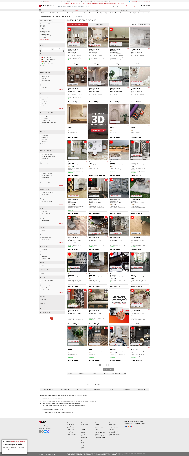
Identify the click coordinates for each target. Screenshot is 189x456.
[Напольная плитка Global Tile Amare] (140, 114)
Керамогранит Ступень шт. (48, 122)
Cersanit (42, 27)
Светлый (46, 66)
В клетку (44, 287)
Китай (43, 99)
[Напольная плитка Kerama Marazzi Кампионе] (98, 299)
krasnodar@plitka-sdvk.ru (78, 405)
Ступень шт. (45, 124)
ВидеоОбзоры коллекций (114, 434)
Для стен (44, 160)
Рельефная (45, 194)
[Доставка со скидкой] (119, 306)
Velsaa (82, 442)
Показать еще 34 (108, 369)
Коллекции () (77, 24)
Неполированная (46, 201)
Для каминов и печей (47, 154)
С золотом (44, 282)
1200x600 (44, 135)
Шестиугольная (46, 232)
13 (114, 365)
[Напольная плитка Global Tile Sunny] (77, 114)
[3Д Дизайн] (98, 121)
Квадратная (45, 239)
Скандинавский (45, 213)
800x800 (44, 144)
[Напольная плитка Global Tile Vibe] (140, 38)
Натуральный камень (47, 258)
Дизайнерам (124, 10)
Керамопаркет (45, 180)
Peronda (42, 37)
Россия (44, 101)
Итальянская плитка (71, 434)
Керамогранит (70, 427)
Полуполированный (46, 173)
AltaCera (83, 432)
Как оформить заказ (113, 427)
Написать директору (113, 431)
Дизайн (64, 10)
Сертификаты (98, 426)
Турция (43, 103)
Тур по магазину (113, 1)
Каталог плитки (70, 424)
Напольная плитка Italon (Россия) (73, 50)
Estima (82, 435)
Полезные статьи (112, 426)
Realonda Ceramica (45, 36)
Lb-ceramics (83, 439)
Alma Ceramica (84, 434)
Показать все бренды (45, 39)
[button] (86, 48)
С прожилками (45, 285)
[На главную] (47, 422)
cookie (12, 441)
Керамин (42, 28)
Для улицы (44, 158)
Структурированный (47, 192)
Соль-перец (45, 289)
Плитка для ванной (71, 426)
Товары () (98, 24)
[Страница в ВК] (42, 431)
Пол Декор (44, 118)
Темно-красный (47, 57)
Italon (41, 30)
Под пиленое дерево (47, 280)
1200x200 (44, 141)
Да (42, 265)
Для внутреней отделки (48, 156)
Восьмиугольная (46, 237)
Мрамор (44, 256)
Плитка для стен (70, 432)
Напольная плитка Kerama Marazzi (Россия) (137, 163)
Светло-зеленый (48, 63)
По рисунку (81, 373)
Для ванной (45, 163)
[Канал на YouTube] (40, 431)
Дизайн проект (112, 424)
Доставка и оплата (92, 10)
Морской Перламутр (47, 254)
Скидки (96, 429)
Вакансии (97, 434)
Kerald (43, 78)
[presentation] (40, 57)
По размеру (70, 373)
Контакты (109, 10)
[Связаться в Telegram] (129, 1)
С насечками (45, 177)
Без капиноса (45, 182)
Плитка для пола (70, 429)
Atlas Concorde (43, 25)
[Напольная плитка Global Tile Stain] (98, 150)
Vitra (82, 444)
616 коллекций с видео (88, 1)
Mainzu (82, 445)
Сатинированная (46, 196)
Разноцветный (47, 61)
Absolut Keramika (44, 31)
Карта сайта (111, 429)
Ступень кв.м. (45, 116)
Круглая (43, 230)
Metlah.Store (45, 76)
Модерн (44, 218)
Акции (76, 10)
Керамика (44, 252)
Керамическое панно (47, 175)
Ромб (43, 235)
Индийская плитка (71, 435)
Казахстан (44, 97)
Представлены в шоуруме (114, 435)
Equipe (82, 448)
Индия (44, 105)
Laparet (82, 427)
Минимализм (45, 220)
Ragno (82, 447)
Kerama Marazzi (44, 24)
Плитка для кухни (71, 431)
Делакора (83, 429)
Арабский (44, 211)
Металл (44, 249)
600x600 (44, 137)
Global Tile (42, 33)
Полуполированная (46, 199)
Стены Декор (45, 120)
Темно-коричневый (49, 59)
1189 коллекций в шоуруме (102, 1)
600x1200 (44, 139)
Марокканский (45, 216)
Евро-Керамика (44, 34)
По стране (93, 373)
